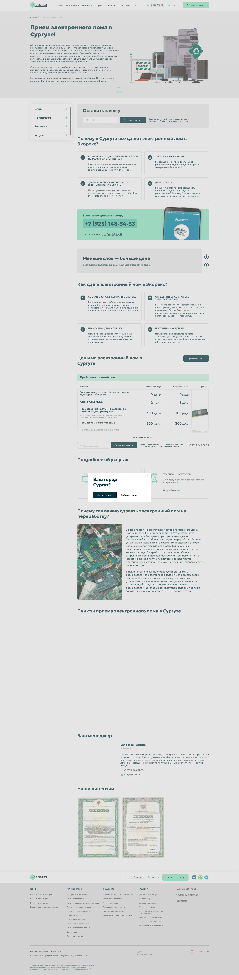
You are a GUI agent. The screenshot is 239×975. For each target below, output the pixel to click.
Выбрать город (129, 495)
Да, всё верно (104, 495)
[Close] (148, 476)
